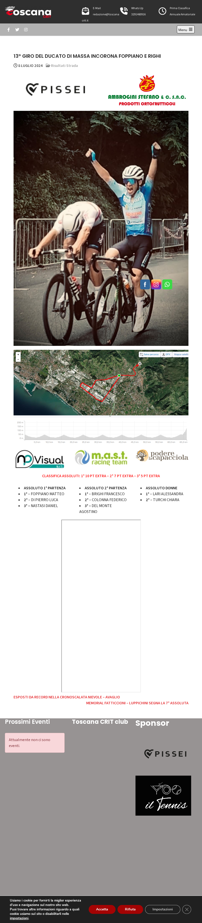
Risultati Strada (64, 65)
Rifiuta (130, 909)
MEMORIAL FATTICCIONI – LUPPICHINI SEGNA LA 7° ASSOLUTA (137, 703)
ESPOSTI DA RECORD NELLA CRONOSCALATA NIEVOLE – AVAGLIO (67, 697)
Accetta (102, 909)
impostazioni (19, 918)
